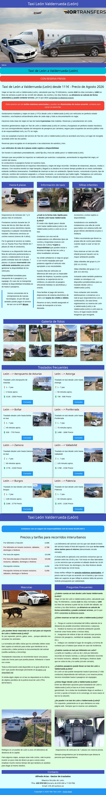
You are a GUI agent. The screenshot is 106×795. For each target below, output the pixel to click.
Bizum (25, 304)
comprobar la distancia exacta (61, 98)
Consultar (27, 402)
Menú (4, 65)
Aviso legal (67, 792)
